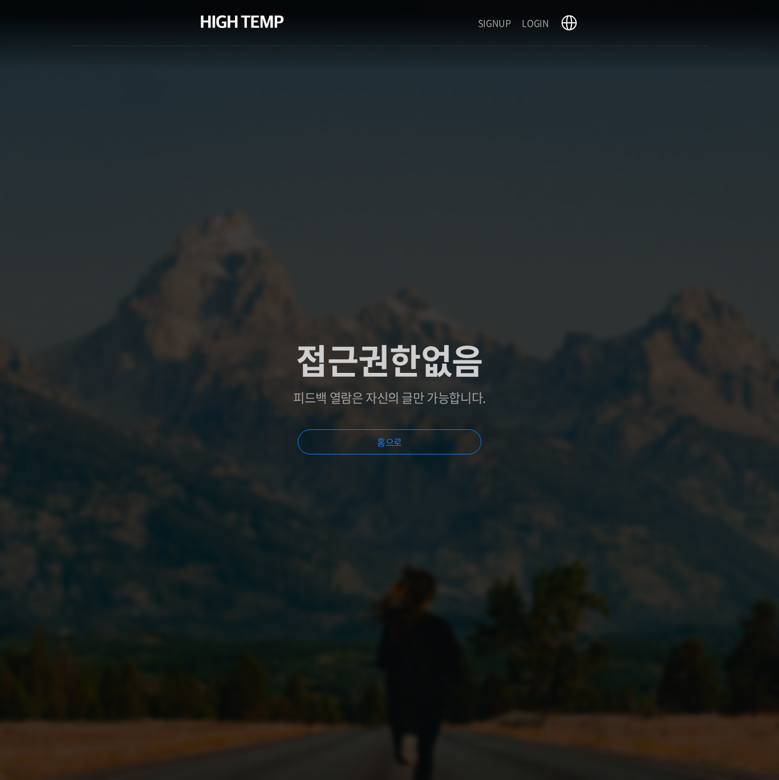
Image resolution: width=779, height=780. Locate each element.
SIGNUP (494, 23)
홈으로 (389, 442)
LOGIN (535, 23)
